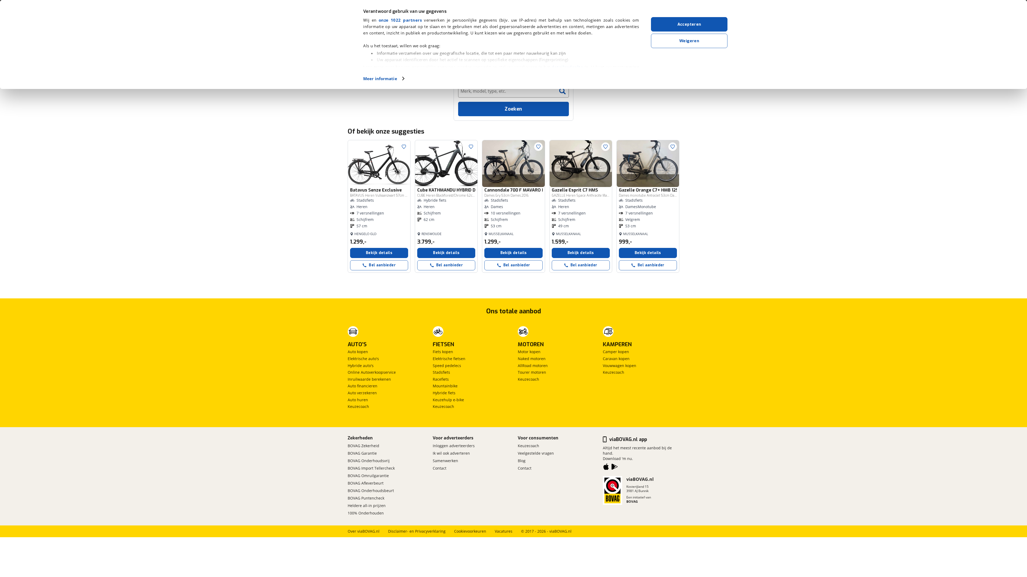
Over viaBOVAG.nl (364, 531)
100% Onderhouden (366, 513)
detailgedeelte (567, 67)
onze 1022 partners (400, 20)
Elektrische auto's (363, 358)
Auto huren (358, 399)
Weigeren (689, 41)
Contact (439, 468)
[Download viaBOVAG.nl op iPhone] (606, 467)
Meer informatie (380, 78)
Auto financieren (362, 385)
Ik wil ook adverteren (451, 453)
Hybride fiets (444, 392)
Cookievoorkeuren (470, 531)
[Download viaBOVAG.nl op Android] (614, 467)
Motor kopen (529, 351)
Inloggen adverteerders (454, 445)
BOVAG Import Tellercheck (371, 468)
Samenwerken (445, 460)
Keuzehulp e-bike (448, 399)
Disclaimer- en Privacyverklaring (417, 531)
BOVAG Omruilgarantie (368, 475)
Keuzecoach (358, 406)
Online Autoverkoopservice (372, 372)
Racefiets (441, 379)
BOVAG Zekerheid (363, 445)
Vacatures (503, 531)
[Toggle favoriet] (403, 146)
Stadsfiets (441, 372)
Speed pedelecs (447, 365)
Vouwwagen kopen (619, 365)
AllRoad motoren (533, 365)
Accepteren (689, 24)
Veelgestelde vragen (536, 453)
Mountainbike (445, 385)
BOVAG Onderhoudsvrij (369, 460)
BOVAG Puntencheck (366, 498)
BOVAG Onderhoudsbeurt (371, 490)
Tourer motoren (532, 372)
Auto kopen (358, 351)
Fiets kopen (443, 351)
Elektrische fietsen (449, 358)
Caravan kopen (616, 358)
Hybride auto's (361, 365)
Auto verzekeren (362, 392)
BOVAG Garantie (362, 453)
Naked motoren (532, 358)
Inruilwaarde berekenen (369, 379)
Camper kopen (616, 351)
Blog (522, 460)
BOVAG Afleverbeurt (366, 483)
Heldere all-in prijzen (367, 505)
